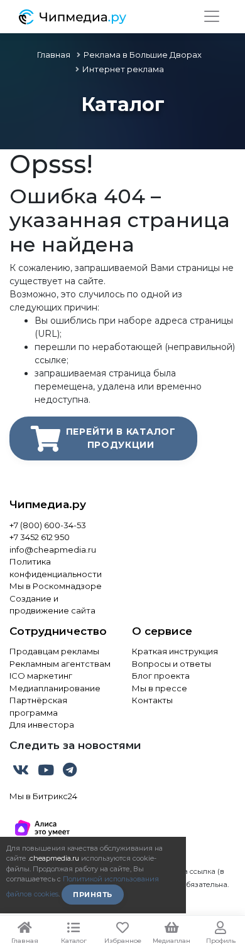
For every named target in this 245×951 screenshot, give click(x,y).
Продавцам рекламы (54, 651)
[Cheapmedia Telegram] (70, 772)
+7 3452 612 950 (39, 537)
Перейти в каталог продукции (121, 438)
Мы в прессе (159, 688)
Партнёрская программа (38, 706)
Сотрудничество (58, 631)
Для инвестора (41, 725)
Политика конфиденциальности (55, 567)
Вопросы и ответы (171, 664)
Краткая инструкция (175, 651)
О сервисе (162, 631)
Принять (92, 894)
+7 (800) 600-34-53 (47, 525)
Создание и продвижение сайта (52, 604)
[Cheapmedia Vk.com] (22, 772)
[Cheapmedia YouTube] (47, 772)
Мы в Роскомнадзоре (55, 586)
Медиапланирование (55, 688)
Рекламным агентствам (60, 664)
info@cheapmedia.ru (52, 550)
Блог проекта (161, 676)
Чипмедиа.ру (47, 504)
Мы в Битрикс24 (43, 796)
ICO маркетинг (40, 676)
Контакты (152, 700)
